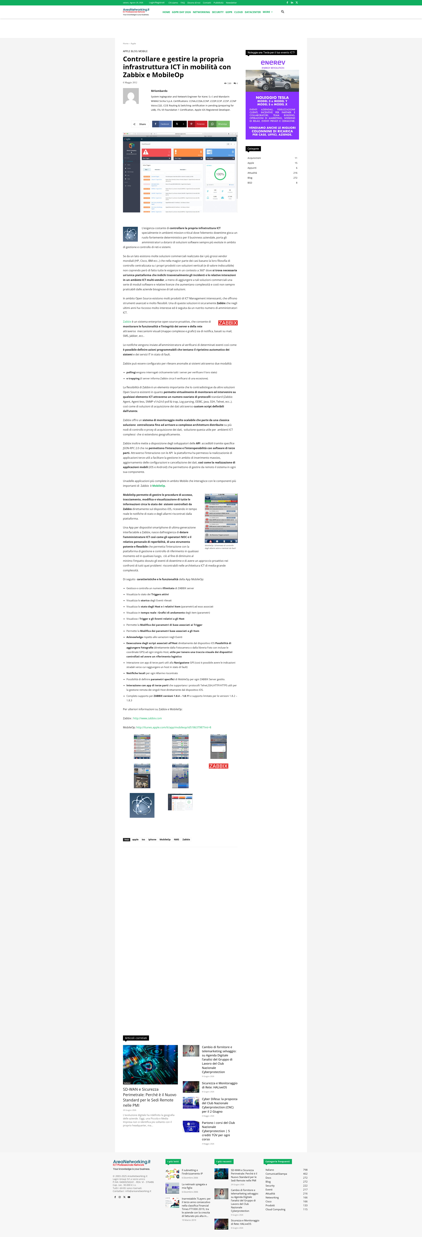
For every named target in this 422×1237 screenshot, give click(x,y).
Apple (133, 43)
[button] (283, 12)
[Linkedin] (292, 2)
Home (126, 43)
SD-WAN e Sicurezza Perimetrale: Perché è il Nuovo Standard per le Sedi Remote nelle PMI (149, 1097)
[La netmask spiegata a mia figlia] (172, 1188)
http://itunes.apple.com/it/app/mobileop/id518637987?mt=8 (173, 727)
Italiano (127, 1083)
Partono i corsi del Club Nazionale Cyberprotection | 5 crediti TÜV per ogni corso (218, 1131)
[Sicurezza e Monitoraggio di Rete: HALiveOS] (191, 1087)
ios (143, 839)
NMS (176, 839)
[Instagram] (119, 1197)
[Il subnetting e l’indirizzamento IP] (172, 1173)
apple (135, 839)
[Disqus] (180, 897)
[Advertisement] (211, 29)
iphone (152, 839)
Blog (134, 51)
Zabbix (127, 321)
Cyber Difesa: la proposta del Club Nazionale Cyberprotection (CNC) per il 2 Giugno (219, 1105)
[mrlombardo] (137, 100)
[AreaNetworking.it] (136, 12)
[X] (296, 2)
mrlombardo (159, 91)
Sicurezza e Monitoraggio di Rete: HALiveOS (220, 1085)
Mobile (143, 51)
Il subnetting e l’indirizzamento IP (192, 1171)
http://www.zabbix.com (147, 718)
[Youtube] (129, 1197)
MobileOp (165, 839)
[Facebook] (287, 2)
